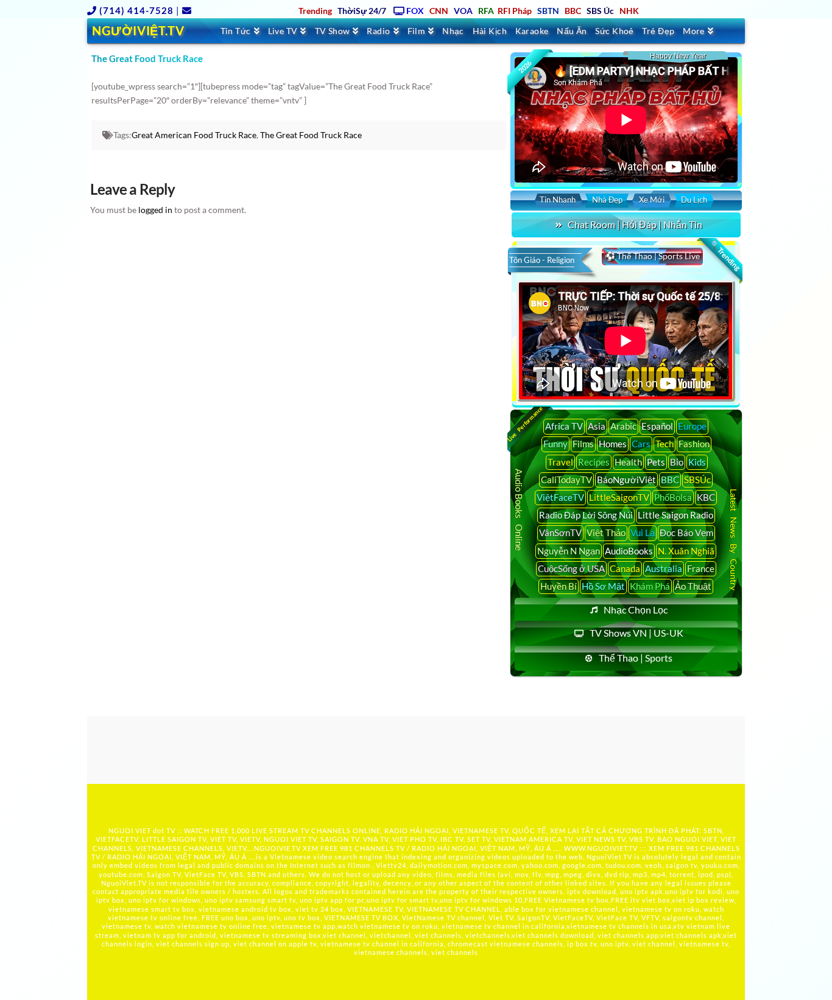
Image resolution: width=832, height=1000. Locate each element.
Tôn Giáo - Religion (541, 260)
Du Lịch (694, 200)
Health (628, 461)
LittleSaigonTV (619, 497)
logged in (155, 210)
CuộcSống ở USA (571, 568)
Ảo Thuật (693, 586)
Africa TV (564, 426)
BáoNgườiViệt (626, 479)
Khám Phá (650, 586)
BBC (670, 479)
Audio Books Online (518, 510)
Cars (641, 443)
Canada (625, 568)
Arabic (623, 426)
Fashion (694, 443)
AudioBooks (629, 550)
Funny (555, 443)
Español (657, 426)
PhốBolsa (673, 497)
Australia (663, 568)
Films (583, 443)
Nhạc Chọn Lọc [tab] (636, 609)
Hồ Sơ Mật (603, 586)
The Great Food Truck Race (311, 135)
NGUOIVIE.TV (277, 848)
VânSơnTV (560, 532)
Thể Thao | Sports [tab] (635, 657)
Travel (560, 461)
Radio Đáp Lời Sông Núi (586, 514)
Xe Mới (652, 200)
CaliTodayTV (566, 479)
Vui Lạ (642, 532)
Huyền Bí (558, 586)
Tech (664, 443)
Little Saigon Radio (675, 514)
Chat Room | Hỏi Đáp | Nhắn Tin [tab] (635, 224)
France (700, 568)
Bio (676, 461)
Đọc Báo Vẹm (686, 532)
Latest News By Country (733, 539)
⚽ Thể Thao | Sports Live (652, 256)
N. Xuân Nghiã (686, 550)
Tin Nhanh (558, 200)
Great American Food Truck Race (194, 135)
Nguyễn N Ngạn (568, 550)
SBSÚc (697, 479)
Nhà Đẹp (607, 200)
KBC (706, 497)
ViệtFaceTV (560, 497)
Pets (656, 461)
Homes (613, 443)
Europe (692, 426)
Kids (697, 461)
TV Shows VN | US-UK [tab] (636, 632)
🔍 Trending (725, 256)
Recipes (594, 461)
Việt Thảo (606, 532)
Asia (596, 426)
